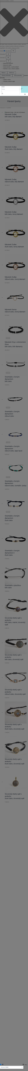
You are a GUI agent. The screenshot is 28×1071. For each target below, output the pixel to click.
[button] (14, 23)
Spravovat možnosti (8, 63)
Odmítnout (11, 73)
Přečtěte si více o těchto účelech (11, 69)
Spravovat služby (7, 65)
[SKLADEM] (16, 330)
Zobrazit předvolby (6, 75)
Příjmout (4, 73)
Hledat (3, 87)
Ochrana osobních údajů (9, 81)
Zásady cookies (7, 80)
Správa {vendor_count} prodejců (11, 67)
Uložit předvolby (18, 75)
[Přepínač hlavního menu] (25, 94)
